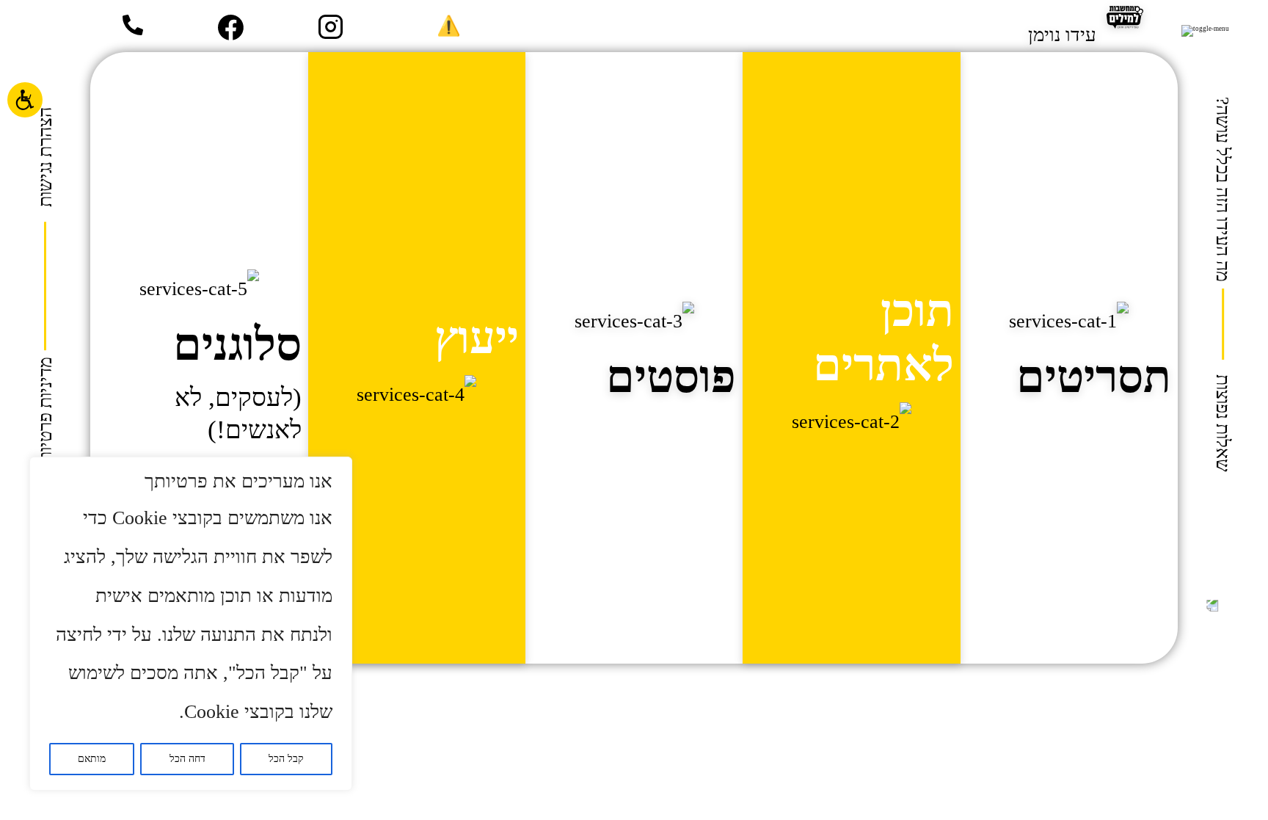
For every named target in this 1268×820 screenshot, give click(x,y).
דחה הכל (187, 758)
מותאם (92, 758)
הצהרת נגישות (45, 157)
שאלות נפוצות (1223, 423)
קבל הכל (286, 758)
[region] (190, 624)
